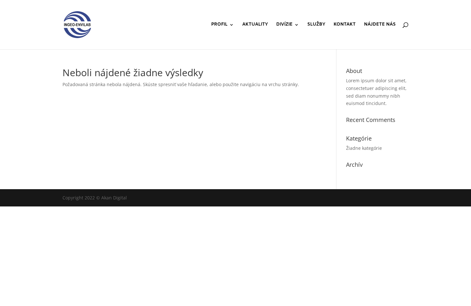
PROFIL (219, 25)
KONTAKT (345, 25)
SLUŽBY (316, 25)
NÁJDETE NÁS (380, 25)
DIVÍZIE (284, 25)
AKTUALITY (255, 25)
